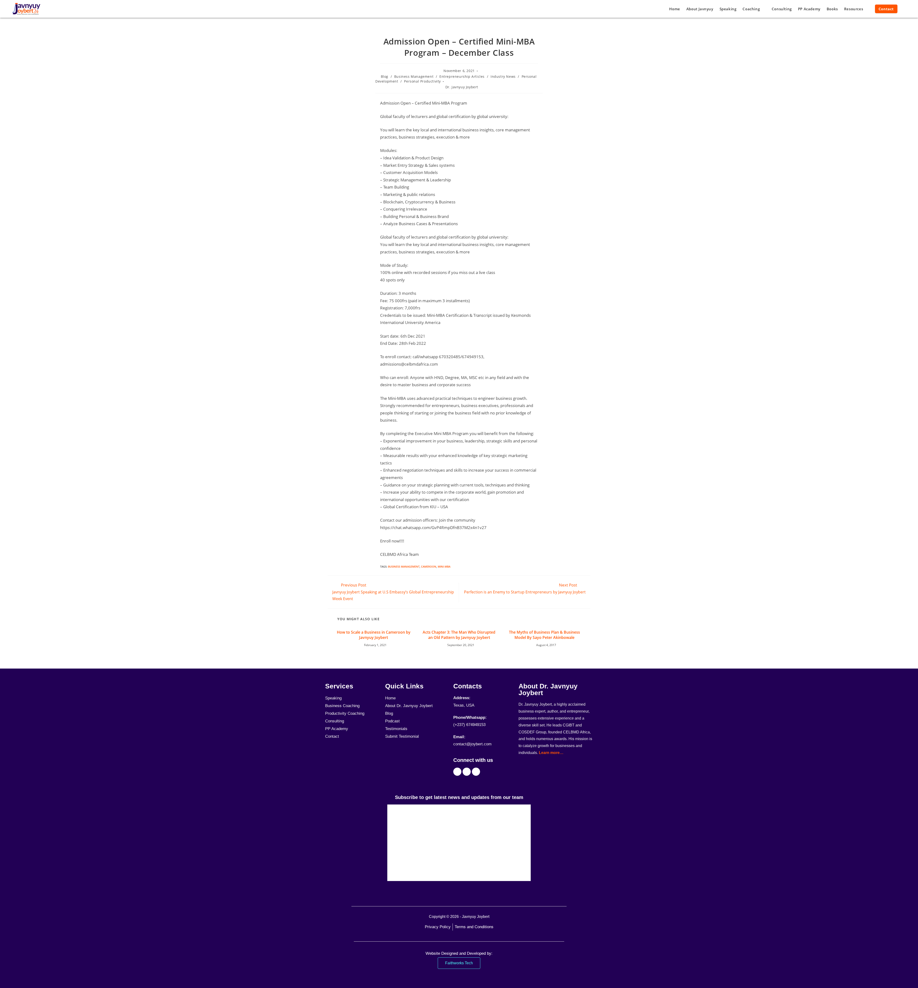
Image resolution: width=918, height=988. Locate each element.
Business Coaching (342, 705)
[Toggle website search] (905, 9)
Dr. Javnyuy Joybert (461, 87)
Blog (384, 76)
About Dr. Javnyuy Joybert (409, 705)
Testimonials (396, 728)
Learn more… (551, 753)
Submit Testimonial (402, 736)
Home (390, 698)
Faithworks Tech (459, 963)
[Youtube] (467, 772)
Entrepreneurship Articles (462, 76)
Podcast (392, 721)
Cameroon (428, 566)
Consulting (334, 721)
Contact (332, 736)
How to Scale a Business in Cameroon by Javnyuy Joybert (373, 635)
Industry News (503, 76)
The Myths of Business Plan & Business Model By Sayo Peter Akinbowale (544, 635)
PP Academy (336, 728)
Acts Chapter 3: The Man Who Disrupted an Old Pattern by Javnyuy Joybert (459, 635)
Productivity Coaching (344, 713)
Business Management (413, 76)
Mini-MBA (444, 566)
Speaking (333, 698)
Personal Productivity (422, 81)
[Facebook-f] (457, 772)
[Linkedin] (476, 772)
